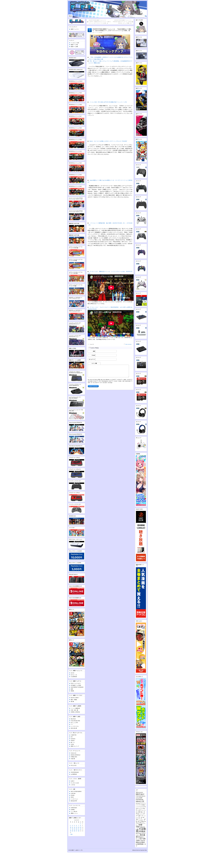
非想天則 (143, 840)
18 (72, 829)
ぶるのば (73, 784)
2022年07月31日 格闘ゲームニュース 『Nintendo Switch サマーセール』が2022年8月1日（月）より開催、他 (122, 22)
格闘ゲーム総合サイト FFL (77, 850)
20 (76, 829)
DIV (72, 736)
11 (72, 827)
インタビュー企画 (75, 42)
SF (143, 801)
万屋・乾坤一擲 (74, 710)
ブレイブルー (141, 820)
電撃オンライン (74, 813)
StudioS (72, 740)
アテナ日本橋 (141, 804)
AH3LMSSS (140, 792)
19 (74, 829)
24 (70, 830)
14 (78, 827)
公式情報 (100, 32)
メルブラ (139, 823)
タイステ (141, 813)
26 (74, 830)
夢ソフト (73, 742)
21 (78, 829)
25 (72, 830)
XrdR (139, 803)
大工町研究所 (74, 676)
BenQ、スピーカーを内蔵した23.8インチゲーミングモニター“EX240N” (108, 141)
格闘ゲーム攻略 (74, 46)
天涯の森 (73, 758)
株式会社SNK (74, 800)
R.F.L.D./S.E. (74, 765)
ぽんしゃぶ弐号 (74, 722)
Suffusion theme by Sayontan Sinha (139, 850)
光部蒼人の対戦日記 (75, 712)
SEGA (72, 797)
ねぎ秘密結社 (74, 774)
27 (76, 830)
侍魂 (141, 827)
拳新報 (72, 690)
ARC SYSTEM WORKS (76, 791)
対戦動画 (142, 831)
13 (76, 827)
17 (70, 829)
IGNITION (141, 796)
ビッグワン (140, 819)
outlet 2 (72, 781)
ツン (72, 724)
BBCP (142, 794)
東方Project (139, 833)
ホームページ (92, 359)
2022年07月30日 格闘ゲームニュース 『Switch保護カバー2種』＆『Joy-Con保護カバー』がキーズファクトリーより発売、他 (112, 29)
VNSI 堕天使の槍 (75, 772)
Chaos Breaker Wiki (75, 720)
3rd (137, 792)
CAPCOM (73, 793)
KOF (140, 798)
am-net (72, 673)
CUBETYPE (73, 735)
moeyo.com (73, 753)
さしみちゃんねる (75, 782)
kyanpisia (73, 738)
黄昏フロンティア (75, 746)
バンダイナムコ (74, 799)
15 (80, 827)
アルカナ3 (141, 806)
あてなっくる (74, 674)
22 (80, 829)
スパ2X (138, 812)
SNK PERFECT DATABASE (77, 687)
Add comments (128, 344)
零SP (141, 839)
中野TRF (139, 826)
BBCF (138, 794)
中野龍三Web (74, 756)
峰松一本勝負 (74, 699)
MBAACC (139, 801)
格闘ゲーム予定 (74, 44)
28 (78, 830)
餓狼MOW (138, 842)
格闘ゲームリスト (75, 29)
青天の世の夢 (74, 728)
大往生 (72, 744)
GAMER (73, 809)
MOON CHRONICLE (75, 755)
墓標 (72, 689)
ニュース (96, 32)
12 (74, 827)
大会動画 (141, 829)
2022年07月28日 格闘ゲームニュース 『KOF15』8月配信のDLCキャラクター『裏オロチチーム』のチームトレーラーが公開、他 (100, 22)
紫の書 (72, 701)
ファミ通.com (74, 811)
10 (70, 827)
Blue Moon (73, 718)
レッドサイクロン (75, 726)
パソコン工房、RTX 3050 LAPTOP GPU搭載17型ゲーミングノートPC (108, 102)
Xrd (136, 803)
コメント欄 (94, 363)
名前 (94, 351)
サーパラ (144, 810)
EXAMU (72, 795)
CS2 (137, 796)
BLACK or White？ (75, 697)
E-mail (93, 355)
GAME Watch (74, 807)
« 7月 (71, 834)
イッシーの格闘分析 (75, 708)
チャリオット (140, 814)
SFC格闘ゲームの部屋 (76, 685)
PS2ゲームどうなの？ (76, 683)
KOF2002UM (139, 799)
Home (70, 16)
